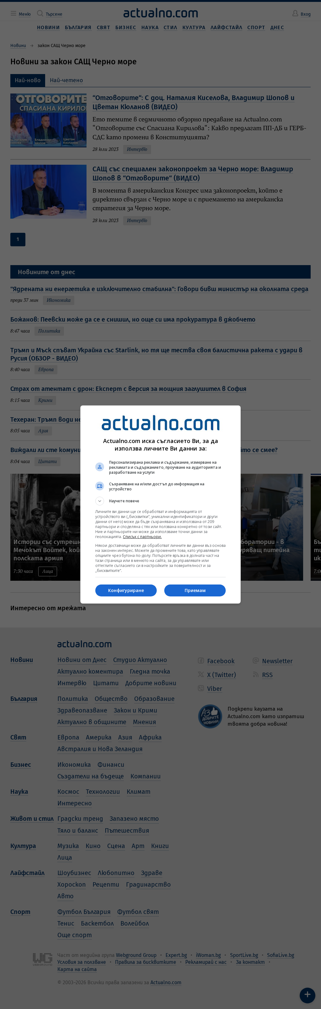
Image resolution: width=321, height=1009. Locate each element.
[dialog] (160, 504)
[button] (160, 501)
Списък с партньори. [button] (142, 536)
